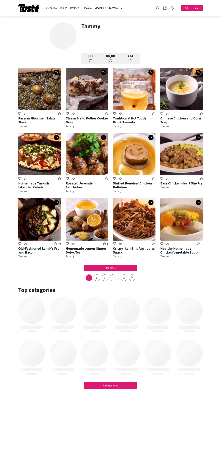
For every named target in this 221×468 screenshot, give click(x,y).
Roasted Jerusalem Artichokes (81, 185)
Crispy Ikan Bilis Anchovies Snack (134, 250)
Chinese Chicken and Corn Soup (180, 120)
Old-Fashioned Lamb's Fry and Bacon (38, 250)
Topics (63, 8)
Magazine (100, 8)
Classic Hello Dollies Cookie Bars (87, 120)
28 (124, 278)
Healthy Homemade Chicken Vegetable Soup (179, 250)
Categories (50, 8)
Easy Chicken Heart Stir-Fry (181, 183)
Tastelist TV (115, 8)
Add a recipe (192, 8)
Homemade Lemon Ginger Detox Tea (86, 250)
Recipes (74, 8)
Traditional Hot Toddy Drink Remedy (130, 120)
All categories (110, 385)
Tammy (22, 126)
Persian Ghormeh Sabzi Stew (36, 120)
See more (110, 268)
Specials (87, 8)
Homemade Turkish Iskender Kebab (33, 185)
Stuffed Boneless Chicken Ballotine (132, 185)
